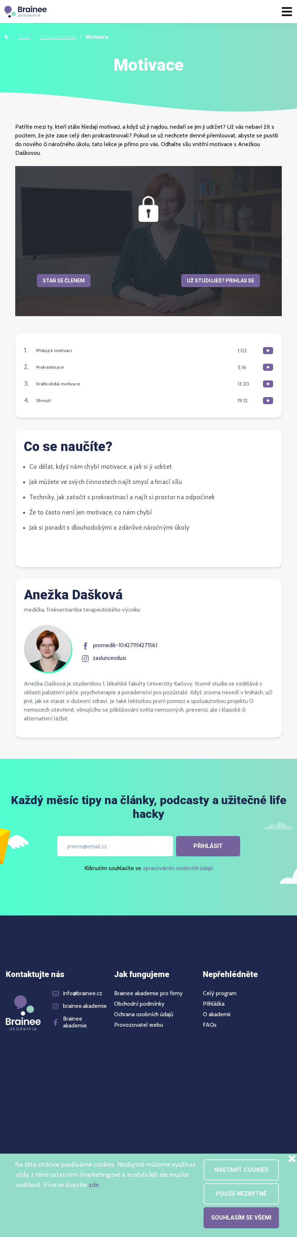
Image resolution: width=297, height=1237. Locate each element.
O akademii (216, 1014)
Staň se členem (64, 281)
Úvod (24, 37)
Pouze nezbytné (241, 1193)
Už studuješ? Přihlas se (220, 281)
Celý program (220, 993)
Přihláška (214, 1004)
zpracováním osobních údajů (178, 868)
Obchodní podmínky (139, 1004)
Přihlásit (208, 846)
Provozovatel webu (138, 1025)
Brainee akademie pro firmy (148, 993)
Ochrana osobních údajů (143, 1014)
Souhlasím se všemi (241, 1217)
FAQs (210, 1025)
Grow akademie (58, 37)
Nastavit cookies (241, 1169)
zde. (94, 1185)
